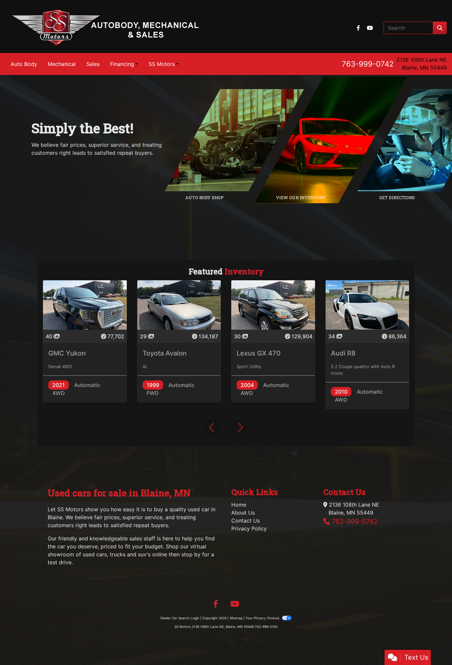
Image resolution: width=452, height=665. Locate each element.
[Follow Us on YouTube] (370, 28)
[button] (212, 428)
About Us (243, 512)
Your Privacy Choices (263, 618)
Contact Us (245, 520)
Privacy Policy (249, 528)
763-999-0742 (368, 63)
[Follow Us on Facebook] (359, 28)
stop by (191, 554)
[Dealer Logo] (105, 27)
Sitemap (236, 618)
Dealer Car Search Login (179, 618)
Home (238, 504)
